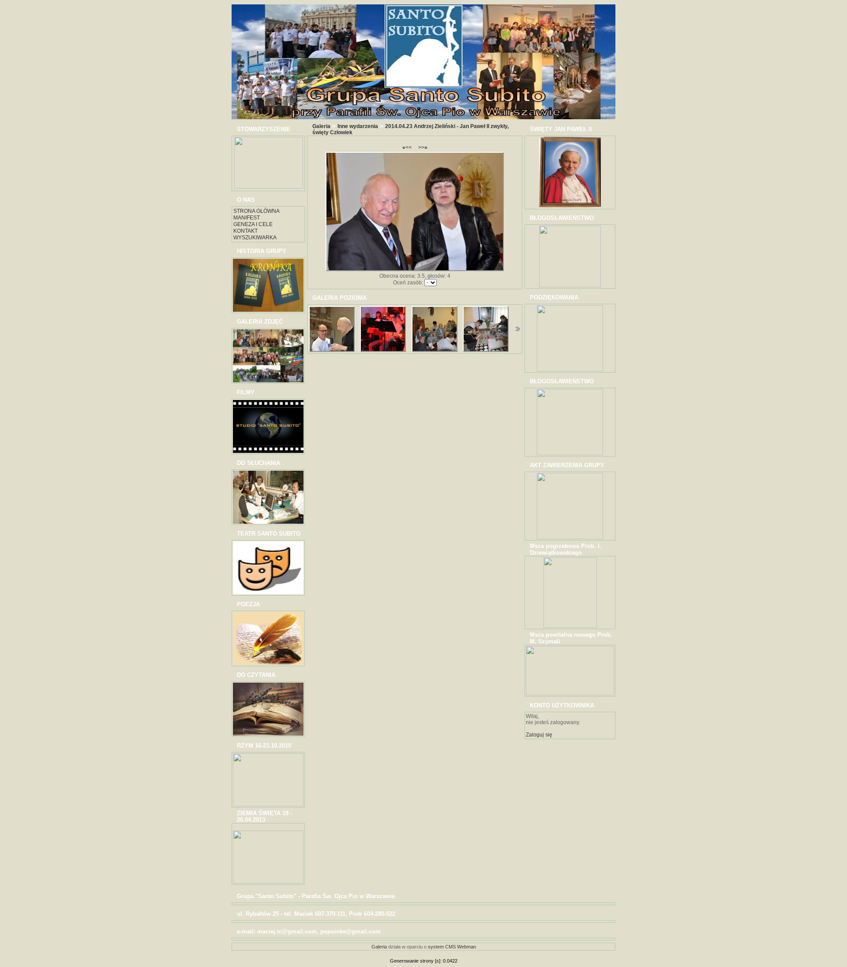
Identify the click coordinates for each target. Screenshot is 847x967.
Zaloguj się (539, 735)
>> (422, 147)
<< (407, 147)
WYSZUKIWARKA (255, 237)
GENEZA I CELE (253, 224)
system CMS (442, 946)
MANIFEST (246, 218)
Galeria (321, 126)
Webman (466, 946)
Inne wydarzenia (357, 126)
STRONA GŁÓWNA (256, 211)
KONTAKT (245, 231)
